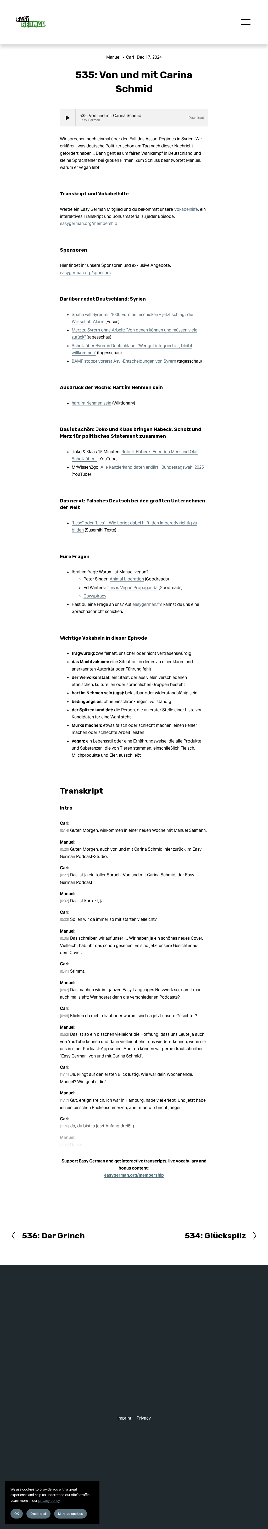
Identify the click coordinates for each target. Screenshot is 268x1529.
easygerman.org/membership (88, 223)
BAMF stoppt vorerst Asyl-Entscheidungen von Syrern (124, 361)
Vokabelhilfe (186, 209)
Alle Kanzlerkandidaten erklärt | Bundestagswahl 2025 (152, 467)
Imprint (124, 1418)
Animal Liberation (127, 579)
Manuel (113, 57)
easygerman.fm (147, 604)
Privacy (144, 1418)
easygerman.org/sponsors (85, 272)
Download (196, 118)
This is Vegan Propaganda (132, 587)
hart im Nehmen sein (91, 403)
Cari (130, 57)
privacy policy (49, 1500)
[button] (68, 117)
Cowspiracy (94, 596)
